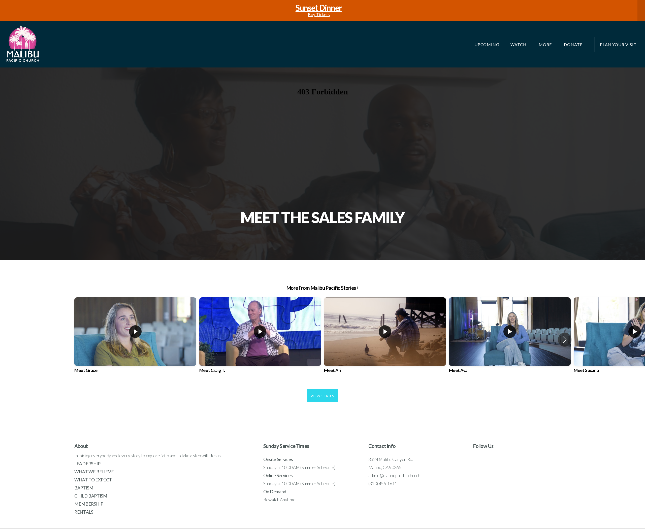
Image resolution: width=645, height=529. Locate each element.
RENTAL (82, 512)
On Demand (274, 491)
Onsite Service (277, 459)
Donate (574, 44)
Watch (519, 44)
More (546, 44)
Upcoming (487, 44)
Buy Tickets (319, 10)
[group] (135, 339)
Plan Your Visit (618, 44)
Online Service (277, 475)
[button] (564, 339)
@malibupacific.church (399, 475)
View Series (322, 395)
